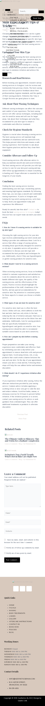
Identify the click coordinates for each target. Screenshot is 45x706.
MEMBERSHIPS (16, 34)
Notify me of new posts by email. (19, 553)
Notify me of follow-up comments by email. (22, 548)
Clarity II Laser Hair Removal (20, 43)
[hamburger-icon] (7, 10)
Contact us (32, 210)
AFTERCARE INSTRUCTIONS (12, 49)
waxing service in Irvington (24, 212)
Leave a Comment (11, 444)
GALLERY (11, 56)
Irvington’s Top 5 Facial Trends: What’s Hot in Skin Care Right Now (21, 455)
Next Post (22, 419)
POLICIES (14, 66)
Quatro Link (22, 701)
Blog (10, 53)
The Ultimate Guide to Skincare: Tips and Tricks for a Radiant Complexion (22, 439)
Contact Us (11, 59)
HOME (10, 12)
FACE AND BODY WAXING (16, 24)
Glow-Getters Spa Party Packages (18, 38)
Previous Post (22, 414)
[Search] (41, 12)
